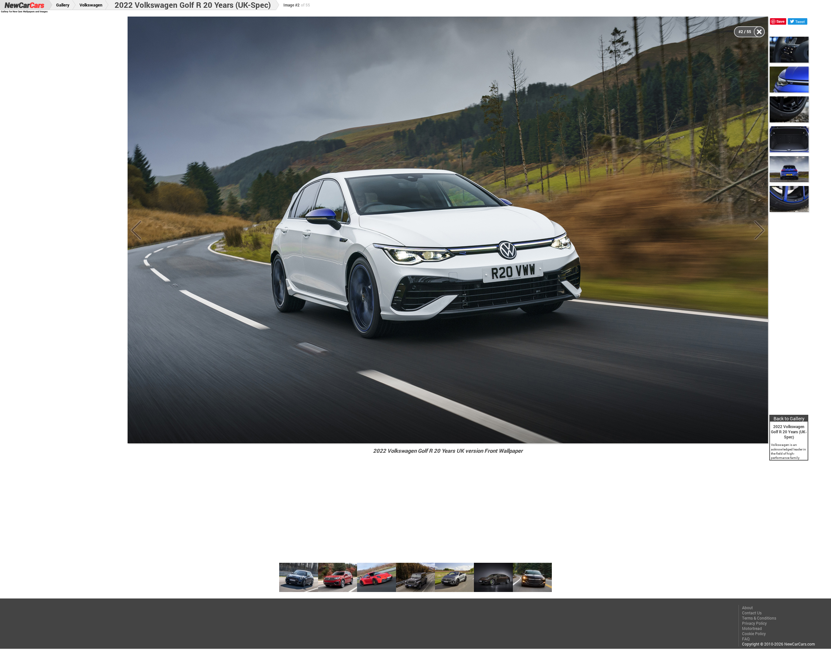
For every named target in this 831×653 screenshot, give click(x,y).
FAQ (746, 638)
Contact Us (752, 612)
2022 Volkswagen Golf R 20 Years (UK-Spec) (193, 5)
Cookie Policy (754, 633)
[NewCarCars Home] (24, 5)
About (747, 607)
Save (780, 21)
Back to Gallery (789, 418)
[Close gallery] (759, 31)
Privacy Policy (754, 623)
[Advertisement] (71, 114)
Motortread (752, 628)
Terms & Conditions (759, 618)
